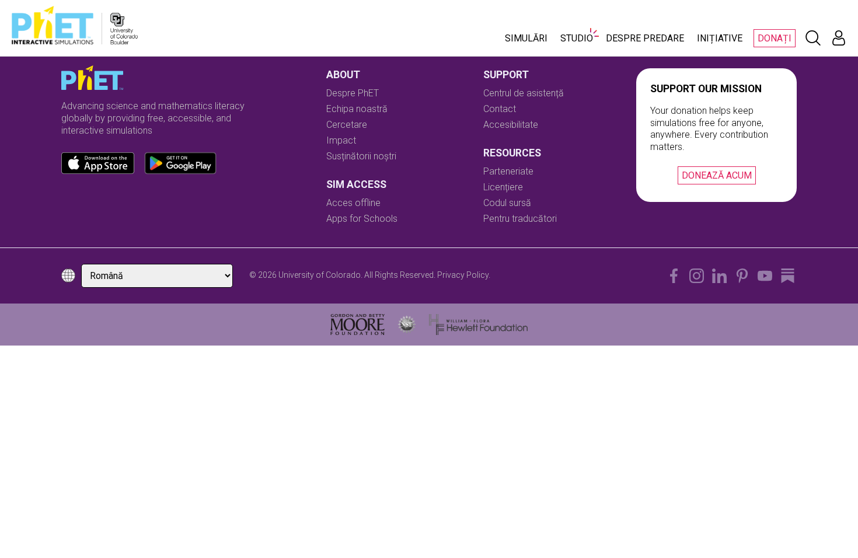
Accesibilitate (510, 124)
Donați (774, 38)
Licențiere (503, 187)
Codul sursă (507, 202)
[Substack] (788, 276)
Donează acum (717, 175)
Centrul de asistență (523, 93)
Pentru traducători (520, 218)
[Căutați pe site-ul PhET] (813, 38)
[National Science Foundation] (406, 324)
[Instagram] (697, 276)
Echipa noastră (357, 108)
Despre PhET (352, 93)
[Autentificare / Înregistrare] (839, 38)
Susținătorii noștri (361, 156)
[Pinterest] (742, 276)
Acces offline (353, 202)
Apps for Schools (361, 218)
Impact (341, 140)
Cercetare (346, 124)
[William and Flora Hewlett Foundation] (478, 324)
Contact (499, 108)
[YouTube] (765, 276)
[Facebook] (674, 276)
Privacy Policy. (463, 275)
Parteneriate (508, 171)
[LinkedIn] (719, 276)
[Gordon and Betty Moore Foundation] (357, 324)
